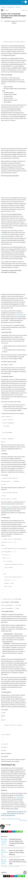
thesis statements (18, 797)
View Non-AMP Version (21, 874)
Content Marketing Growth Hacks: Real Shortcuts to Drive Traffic (17, 861)
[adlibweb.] (7, 3)
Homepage (3, 7)
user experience (18, 314)
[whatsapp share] (17, 832)
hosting (7, 507)
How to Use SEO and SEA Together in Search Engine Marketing (16, 852)
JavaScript (24, 820)
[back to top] (25, 872)
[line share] (21, 832)
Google (3, 234)
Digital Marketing (10, 7)
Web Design (18, 7)
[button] (2, 832)
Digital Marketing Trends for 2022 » (17, 811)
